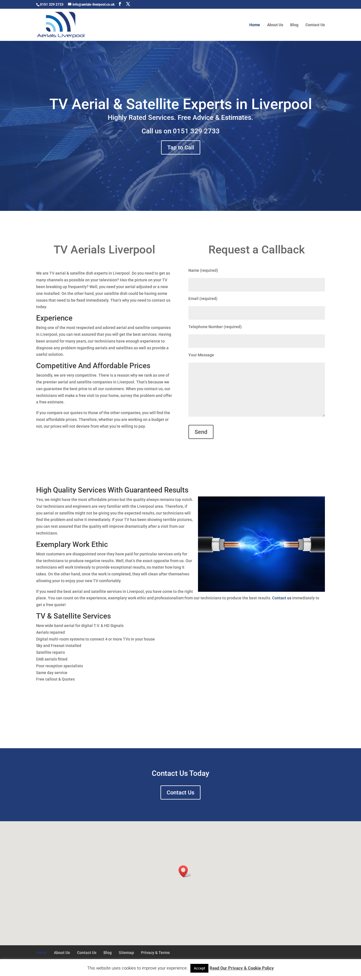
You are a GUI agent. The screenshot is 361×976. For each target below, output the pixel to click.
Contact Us (315, 25)
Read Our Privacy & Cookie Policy (242, 968)
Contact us (281, 598)
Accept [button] (199, 968)
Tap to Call (180, 147)
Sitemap (126, 952)
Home (254, 25)
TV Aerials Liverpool (104, 249)
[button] (185, 871)
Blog (294, 25)
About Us (275, 25)
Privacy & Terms (155, 952)
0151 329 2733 (196, 131)
